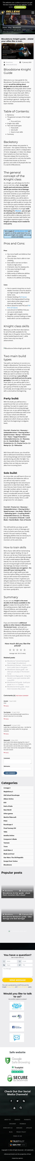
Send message (18, 980)
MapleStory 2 (8, 792)
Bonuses (19, 1128)
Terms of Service (23, 987)
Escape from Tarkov (11, 861)
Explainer (12, 1124)
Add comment (10, 773)
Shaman (18, 211)
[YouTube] (14, 1108)
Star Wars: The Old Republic (13, 857)
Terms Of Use (17, 1136)
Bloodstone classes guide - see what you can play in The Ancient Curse (18, 672)
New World (7, 810)
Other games (8, 814)
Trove (6, 846)
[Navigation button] (33, 12)
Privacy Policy (11, 987)
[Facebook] (11, 1101)
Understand (20, 7)
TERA (5, 832)
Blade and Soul (9, 854)
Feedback (23, 1124)
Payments (27, 1119)
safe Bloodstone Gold (21, 231)
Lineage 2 (7, 788)
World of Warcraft (10, 817)
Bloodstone (9, 62)
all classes (23, 297)
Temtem (7, 843)
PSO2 (5, 821)
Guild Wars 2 (8, 850)
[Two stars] (14, 650)
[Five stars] (24, 650)
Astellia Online (9, 836)
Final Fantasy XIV (10, 828)
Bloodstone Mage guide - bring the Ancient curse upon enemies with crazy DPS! (19, 678)
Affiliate (29, 1128)
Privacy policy (21, 1132)
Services (17, 1119)
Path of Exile (8, 806)
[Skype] (24, 1101)
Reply (7, 706)
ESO (5, 803)
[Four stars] (21, 650)
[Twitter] (17, 1101)
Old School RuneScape (11, 795)
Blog (10, 1132)
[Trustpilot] (17, 1141)
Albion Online (8, 799)
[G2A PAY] (17, 1145)
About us (7, 1119)
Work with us (7, 1128)
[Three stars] (17, 650)
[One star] (10, 650)
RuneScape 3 (8, 825)
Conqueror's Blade (10, 839)
